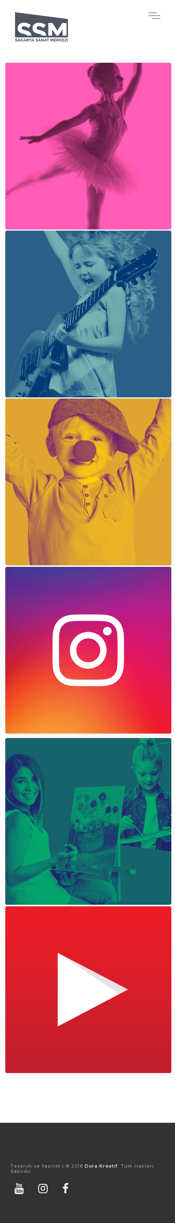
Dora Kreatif (101, 1166)
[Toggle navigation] (154, 15)
